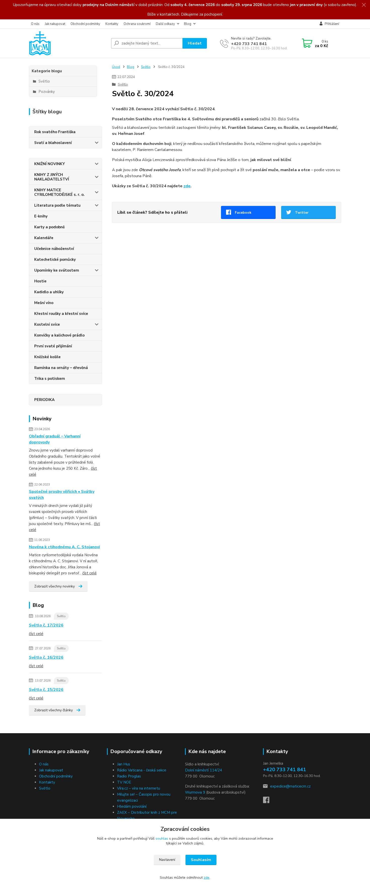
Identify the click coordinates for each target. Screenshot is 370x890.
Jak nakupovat (55, 24)
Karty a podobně (49, 227)
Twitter (302, 212)
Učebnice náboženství (54, 248)
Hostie (40, 281)
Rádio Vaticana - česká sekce (141, 770)
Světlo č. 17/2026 (46, 625)
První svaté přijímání (53, 346)
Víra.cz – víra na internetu (138, 788)
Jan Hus (123, 764)
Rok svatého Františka (55, 131)
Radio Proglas (129, 776)
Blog (187, 24)
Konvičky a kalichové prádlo (59, 335)
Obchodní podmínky (85, 24)
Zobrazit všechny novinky (54, 586)
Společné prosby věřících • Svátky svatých (61, 494)
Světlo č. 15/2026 (46, 689)
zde (187, 186)
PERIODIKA (44, 399)
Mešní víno (43, 302)
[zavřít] (364, 5)
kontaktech (169, 14)
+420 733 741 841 (249, 44)
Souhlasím (201, 860)
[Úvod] (68, 43)
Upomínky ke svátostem (56, 270)
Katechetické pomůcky (55, 259)
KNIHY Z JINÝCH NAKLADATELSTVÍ (51, 177)
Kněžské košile (47, 356)
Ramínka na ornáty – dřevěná (61, 367)
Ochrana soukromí (137, 24)
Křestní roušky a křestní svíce (61, 313)
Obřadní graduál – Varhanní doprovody (55, 439)
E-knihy (41, 216)
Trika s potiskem (49, 378)
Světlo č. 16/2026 (46, 657)
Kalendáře (43, 237)
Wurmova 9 (195, 792)
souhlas (162, 838)
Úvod (116, 67)
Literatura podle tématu (57, 205)
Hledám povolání (131, 806)
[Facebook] (268, 801)
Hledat (195, 43)
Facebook (243, 212)
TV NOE (124, 782)
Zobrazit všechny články (53, 710)
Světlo (61, 616)
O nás (35, 24)
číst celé (89, 573)
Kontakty (111, 24)
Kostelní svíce (47, 324)
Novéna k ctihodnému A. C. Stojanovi (64, 547)
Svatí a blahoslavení (53, 142)
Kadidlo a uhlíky (49, 291)
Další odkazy (165, 24)
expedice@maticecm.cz (290, 786)
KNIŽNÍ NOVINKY (49, 163)
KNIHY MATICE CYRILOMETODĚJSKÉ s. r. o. (59, 192)
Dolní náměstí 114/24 (203, 770)
